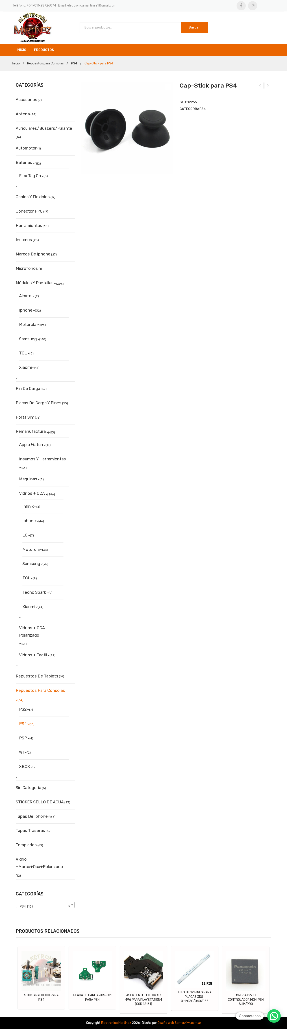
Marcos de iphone (33, 254)
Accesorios (26, 99)
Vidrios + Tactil (33, 655)
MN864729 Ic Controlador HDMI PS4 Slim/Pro (246, 999)
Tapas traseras (30, 830)
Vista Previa (27, 957)
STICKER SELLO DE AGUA (40, 802)
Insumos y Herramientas (42, 459)
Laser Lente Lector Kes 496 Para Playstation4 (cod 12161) (143, 999)
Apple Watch (31, 444)
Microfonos (27, 268)
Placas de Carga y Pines (38, 402)
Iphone (26, 310)
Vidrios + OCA (32, 493)
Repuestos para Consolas (45, 63)
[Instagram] (252, 5)
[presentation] (13, 980)
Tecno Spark (34, 592)
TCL (23, 353)
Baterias (24, 162)
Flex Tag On (30, 175)
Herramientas (29, 225)
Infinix (28, 506)
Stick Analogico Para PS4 (41, 997)
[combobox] (45, 905)
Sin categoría (28, 787)
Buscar (194, 27)
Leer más (43, 970)
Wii (21, 752)
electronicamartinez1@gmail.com (91, 5)
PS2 (23, 709)
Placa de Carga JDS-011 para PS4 (92, 997)
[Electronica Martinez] (32, 27)
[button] (274, 1016)
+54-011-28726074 (41, 5)
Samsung (28, 338)
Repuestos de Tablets (37, 676)
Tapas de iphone (32, 816)
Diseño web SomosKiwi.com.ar (179, 1023)
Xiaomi (25, 367)
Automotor (26, 148)
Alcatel (25, 295)
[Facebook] (241, 5)
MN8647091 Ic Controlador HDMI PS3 (260, 86)
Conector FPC (29, 211)
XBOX (24, 766)
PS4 (74, 63)
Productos (44, 50)
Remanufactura (31, 431)
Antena (23, 114)
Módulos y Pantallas (35, 282)
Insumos (24, 239)
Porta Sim (25, 417)
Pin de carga (28, 388)
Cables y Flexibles (33, 196)
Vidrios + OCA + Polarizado (33, 631)
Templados (26, 844)
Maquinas (28, 479)
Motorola (27, 324)
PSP (23, 738)
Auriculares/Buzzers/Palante (44, 128)
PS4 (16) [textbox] (44, 906)
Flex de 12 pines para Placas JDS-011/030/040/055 (194, 996)
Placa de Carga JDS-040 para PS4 (268, 86)
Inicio (21, 50)
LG (25, 535)
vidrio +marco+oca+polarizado (39, 863)
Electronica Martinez (116, 1023)
